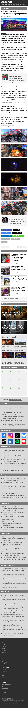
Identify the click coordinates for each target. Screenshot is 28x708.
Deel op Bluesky (6, 232)
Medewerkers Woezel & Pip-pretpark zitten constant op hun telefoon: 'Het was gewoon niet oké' (14, 549)
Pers (3, 686)
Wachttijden (7, 4)
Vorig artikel (5, 247)
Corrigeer (4, 242)
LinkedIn (4, 679)
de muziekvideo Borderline (15, 59)
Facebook (4, 669)
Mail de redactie (6, 684)
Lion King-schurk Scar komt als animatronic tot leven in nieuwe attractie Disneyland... (7, 361)
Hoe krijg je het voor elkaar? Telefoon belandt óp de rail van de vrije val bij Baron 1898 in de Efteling (13, 327)
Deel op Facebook (6, 229)
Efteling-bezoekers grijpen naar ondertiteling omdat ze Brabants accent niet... (7, 348)
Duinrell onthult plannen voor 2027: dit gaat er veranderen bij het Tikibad (19, 278)
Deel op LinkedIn (6, 235)
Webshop (13, 4)
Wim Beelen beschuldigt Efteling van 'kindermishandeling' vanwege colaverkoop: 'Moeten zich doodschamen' (13, 416)
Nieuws (2, 4)
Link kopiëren (15, 238)
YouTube (4, 663)
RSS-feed (4, 660)
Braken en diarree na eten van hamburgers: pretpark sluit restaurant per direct (12, 314)
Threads (4, 677)
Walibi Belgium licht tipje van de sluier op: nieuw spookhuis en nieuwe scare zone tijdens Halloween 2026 (14, 523)
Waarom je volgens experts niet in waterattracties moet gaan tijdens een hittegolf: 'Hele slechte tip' (14, 538)
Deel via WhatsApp (18, 235)
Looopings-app (6, 658)
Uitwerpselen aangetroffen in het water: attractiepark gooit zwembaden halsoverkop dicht (13, 616)
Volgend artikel (22, 247)
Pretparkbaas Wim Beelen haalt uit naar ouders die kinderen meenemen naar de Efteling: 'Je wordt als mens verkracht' (14, 465)
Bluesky (4, 675)
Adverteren (5, 688)
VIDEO (7, 261)
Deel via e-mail (5, 238)
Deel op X (16, 229)
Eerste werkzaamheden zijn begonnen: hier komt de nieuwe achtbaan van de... (20, 348)
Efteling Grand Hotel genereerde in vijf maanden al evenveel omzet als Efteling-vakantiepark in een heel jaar (14, 559)
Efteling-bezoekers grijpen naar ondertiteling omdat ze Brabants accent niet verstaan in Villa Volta (14, 497)
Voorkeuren (18, 4)
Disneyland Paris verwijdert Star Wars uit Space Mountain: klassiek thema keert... (20, 361)
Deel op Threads (17, 232)
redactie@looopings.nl (16, 399)
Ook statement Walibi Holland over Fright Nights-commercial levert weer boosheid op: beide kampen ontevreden (14, 570)
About (23, 4)
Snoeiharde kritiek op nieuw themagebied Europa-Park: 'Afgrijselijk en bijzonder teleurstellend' (12, 544)
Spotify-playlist (6, 661)
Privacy (4, 652)
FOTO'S (7, 294)
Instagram (4, 671)
